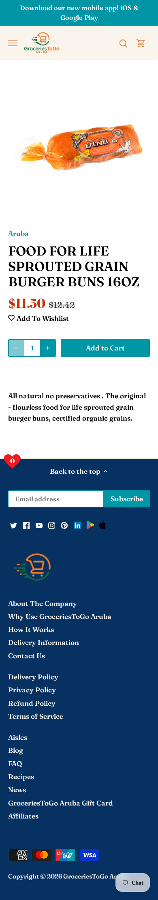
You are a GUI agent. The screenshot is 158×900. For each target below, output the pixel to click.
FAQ (15, 763)
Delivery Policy (33, 676)
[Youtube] (39, 524)
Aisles (17, 737)
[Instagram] (51, 524)
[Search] (123, 42)
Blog (15, 750)
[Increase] (48, 348)
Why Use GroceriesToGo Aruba (59, 616)
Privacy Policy (32, 689)
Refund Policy (32, 703)
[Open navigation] (12, 43)
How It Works (31, 629)
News (17, 789)
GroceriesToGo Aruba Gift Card (60, 803)
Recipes (21, 776)
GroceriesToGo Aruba (95, 876)
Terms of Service (35, 716)
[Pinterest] (64, 524)
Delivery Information (43, 642)
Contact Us (26, 655)
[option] (79, 148)
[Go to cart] (141, 42)
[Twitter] (13, 524)
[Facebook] (26, 524)
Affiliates (23, 816)
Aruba (18, 233)
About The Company (42, 603)
